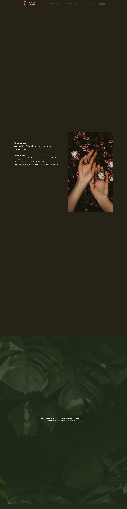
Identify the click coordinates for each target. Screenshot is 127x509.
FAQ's (90, 3)
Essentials (95, 3)
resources (61, 421)
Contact (102, 3)
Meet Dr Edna (53, 3)
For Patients (70, 3)
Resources (85, 3)
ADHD (65, 3)
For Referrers (78, 3)
